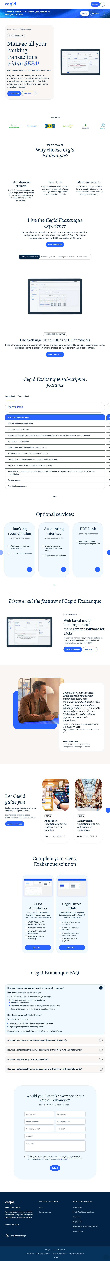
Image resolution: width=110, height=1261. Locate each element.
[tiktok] (22, 1228)
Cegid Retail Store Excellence (83, 1212)
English (56, 1257)
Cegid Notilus (78, 1231)
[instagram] (16, 1228)
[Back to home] (10, 4)
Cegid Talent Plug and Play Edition (85, 1226)
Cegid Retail (77, 1207)
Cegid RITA (77, 1222)
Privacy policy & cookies (76, 1253)
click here (64, 1159)
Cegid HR (76, 1217)
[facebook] (27, 1228)
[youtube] (11, 1228)
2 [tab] (56, 585)
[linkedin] (6, 1228)
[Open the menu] (102, 4)
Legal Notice (30, 1253)
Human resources (45, 1212)
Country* (30, 1136)
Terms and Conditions (43, 1253)
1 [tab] (54, 585)
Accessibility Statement (59, 1253)
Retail (41, 1207)
